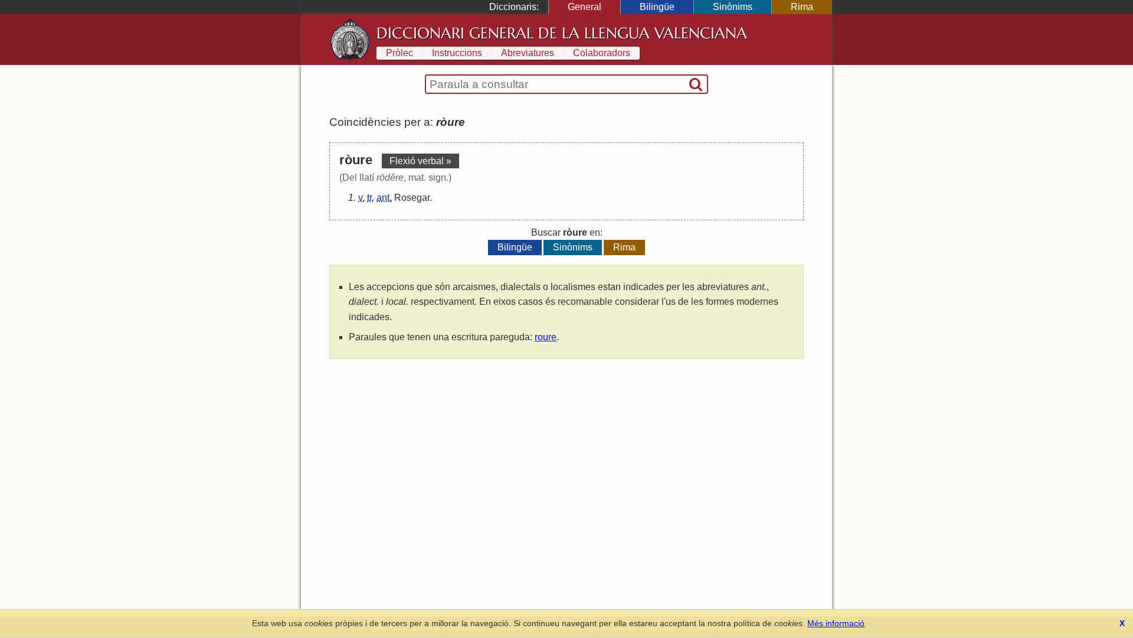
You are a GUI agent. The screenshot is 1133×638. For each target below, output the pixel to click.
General (584, 7)
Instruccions (457, 53)
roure (545, 337)
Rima (802, 7)
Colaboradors (601, 53)
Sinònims (732, 7)
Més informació (836, 623)
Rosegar (412, 198)
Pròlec (399, 53)
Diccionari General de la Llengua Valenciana (561, 33)
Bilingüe (657, 7)
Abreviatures (527, 53)
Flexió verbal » (420, 161)
